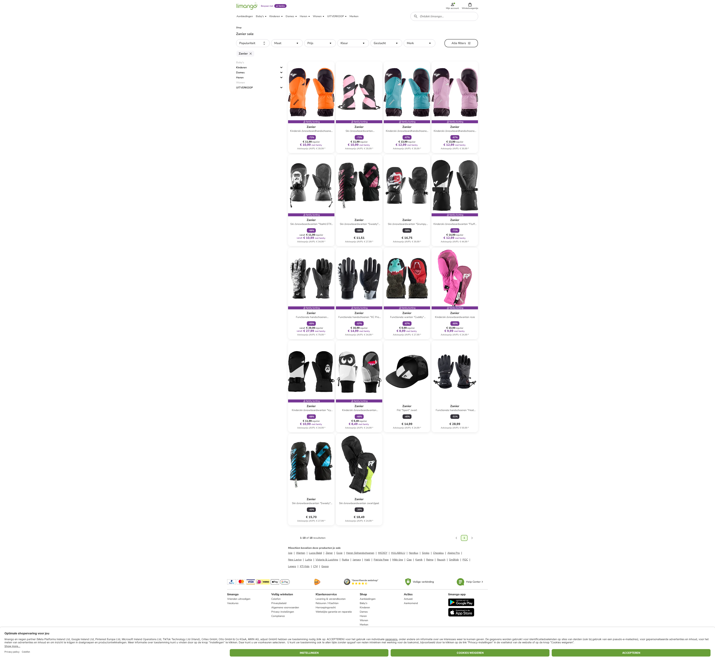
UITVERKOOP (244, 87)
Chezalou (438, 553)
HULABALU (398, 553)
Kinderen (241, 67)
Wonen (364, 620)
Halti (367, 559)
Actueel (408, 599)
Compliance (278, 616)
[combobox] (444, 16)
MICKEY (382, 553)
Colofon (276, 599)
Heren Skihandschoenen (360, 553)
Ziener (329, 553)
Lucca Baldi (315, 553)
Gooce (325, 566)
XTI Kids (304, 566)
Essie (339, 553)
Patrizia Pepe (381, 559)
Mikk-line (397, 559)
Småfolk (454, 559)
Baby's (363, 603)
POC (465, 559)
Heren (240, 77)
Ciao (409, 559)
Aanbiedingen (368, 599)
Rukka (345, 559)
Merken (364, 624)
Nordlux (413, 553)
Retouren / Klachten (327, 603)
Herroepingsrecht (326, 607)
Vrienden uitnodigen (238, 599)
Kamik (418, 559)
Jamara (357, 559)
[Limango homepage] (247, 5)
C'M (315, 566)
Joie (290, 553)
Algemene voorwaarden (285, 607)
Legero (292, 566)
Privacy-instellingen (282, 612)
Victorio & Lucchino (327, 559)
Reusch (441, 559)
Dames (240, 72)
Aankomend (411, 603)
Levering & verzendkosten (331, 599)
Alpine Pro (453, 553)
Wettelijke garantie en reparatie (334, 612)
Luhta (308, 559)
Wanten (300, 553)
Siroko (425, 553)
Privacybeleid (278, 603)
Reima (429, 559)
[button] (470, 5)
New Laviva (294, 559)
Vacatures (233, 603)
